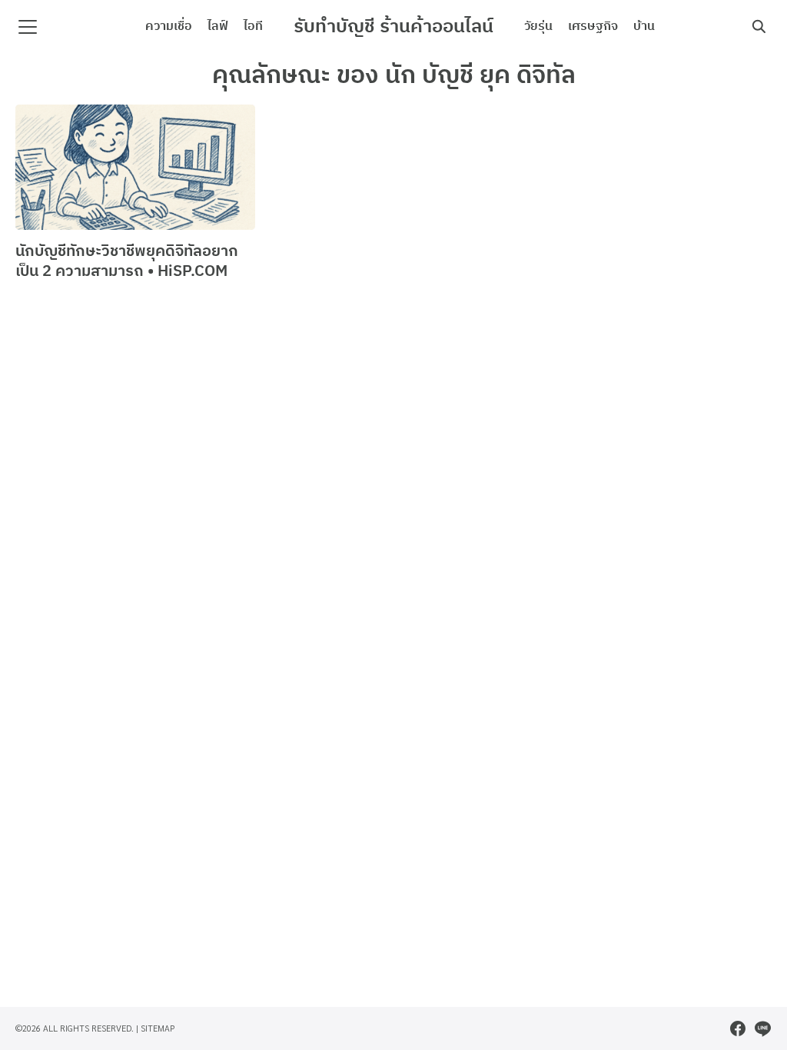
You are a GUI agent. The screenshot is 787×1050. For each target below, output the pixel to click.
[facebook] (738, 1028)
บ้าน (644, 26)
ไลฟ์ (218, 26)
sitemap (158, 1028)
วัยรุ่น (538, 26)
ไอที (253, 26)
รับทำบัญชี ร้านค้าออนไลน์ (393, 27)
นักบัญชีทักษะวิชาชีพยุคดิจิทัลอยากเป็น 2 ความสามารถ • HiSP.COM (126, 261)
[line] (762, 1028)
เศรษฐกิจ (593, 26)
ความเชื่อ (168, 26)
